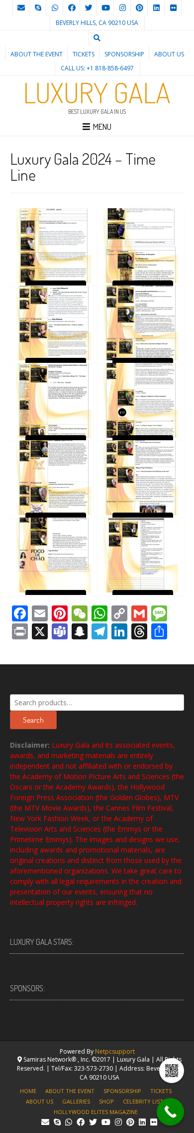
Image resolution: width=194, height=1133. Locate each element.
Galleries (76, 1101)
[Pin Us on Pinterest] (139, 8)
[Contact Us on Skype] (37, 8)
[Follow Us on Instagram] (122, 8)
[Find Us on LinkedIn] (156, 8)
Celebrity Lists (144, 1101)
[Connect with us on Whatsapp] (54, 8)
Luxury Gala (97, 92)
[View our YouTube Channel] (105, 8)
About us (169, 54)
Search (33, 720)
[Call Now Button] (170, 1112)
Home (28, 1091)
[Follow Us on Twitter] (88, 8)
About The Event (36, 54)
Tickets (84, 54)
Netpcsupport (115, 1051)
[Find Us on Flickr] (173, 8)
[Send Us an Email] (20, 8)
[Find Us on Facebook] (71, 8)
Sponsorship (124, 54)
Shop (106, 1101)
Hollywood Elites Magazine (96, 1112)
